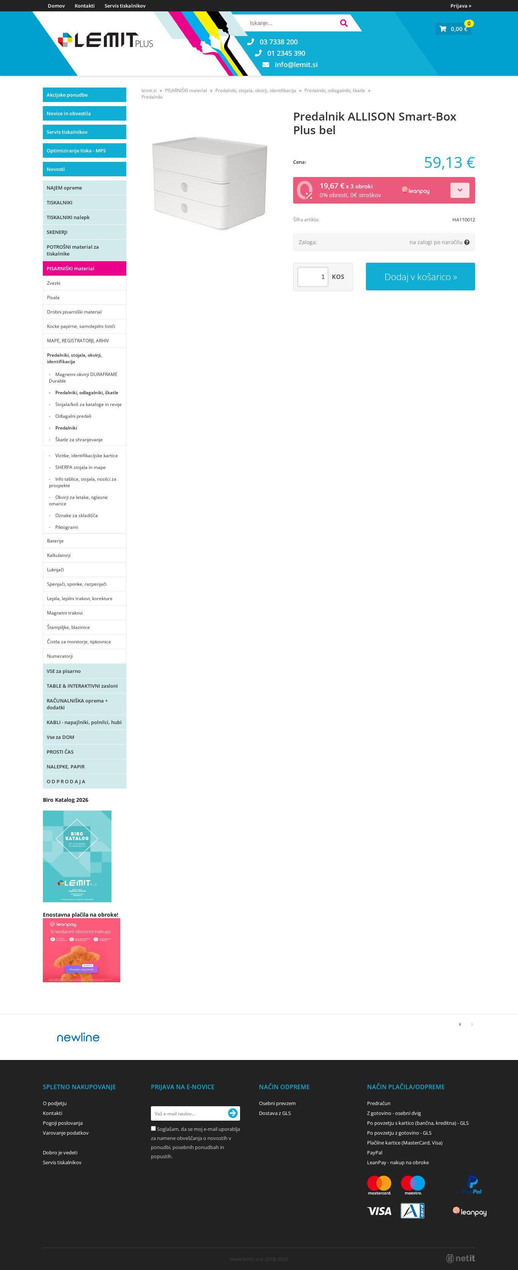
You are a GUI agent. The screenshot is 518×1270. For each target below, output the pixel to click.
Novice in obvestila (69, 113)
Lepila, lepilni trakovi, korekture (80, 598)
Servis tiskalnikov (125, 5)
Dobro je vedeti (60, 1152)
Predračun (379, 1103)
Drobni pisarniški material (74, 312)
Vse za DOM (60, 737)
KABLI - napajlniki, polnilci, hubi (84, 722)
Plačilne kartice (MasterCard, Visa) (405, 1142)
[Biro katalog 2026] (77, 900)
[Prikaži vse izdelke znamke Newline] (78, 1037)
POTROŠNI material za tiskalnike (73, 250)
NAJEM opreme (64, 187)
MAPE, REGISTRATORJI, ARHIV (78, 340)
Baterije (55, 541)
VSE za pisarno (64, 671)
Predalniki (66, 428)
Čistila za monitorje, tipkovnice (79, 641)
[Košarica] (453, 29)
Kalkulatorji (59, 555)
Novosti (56, 169)
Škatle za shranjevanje (79, 439)
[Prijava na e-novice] (233, 1113)
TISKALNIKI (59, 202)
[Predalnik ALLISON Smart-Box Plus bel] (209, 183)
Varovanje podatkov (66, 1132)
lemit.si (149, 90)
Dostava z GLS (275, 1113)
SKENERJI (57, 232)
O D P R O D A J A (66, 781)
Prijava (461, 5)
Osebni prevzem (277, 1103)
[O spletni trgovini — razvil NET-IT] (460, 1258)
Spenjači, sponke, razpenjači (77, 584)
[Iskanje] (343, 24)
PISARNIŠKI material (70, 268)
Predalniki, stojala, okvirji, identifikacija (74, 358)
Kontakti (85, 5)
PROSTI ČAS (60, 751)
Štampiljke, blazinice (68, 627)
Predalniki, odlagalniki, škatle (86, 392)
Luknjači (55, 569)
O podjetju (55, 1103)
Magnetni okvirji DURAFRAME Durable (83, 377)
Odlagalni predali (73, 416)
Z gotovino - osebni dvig (394, 1113)
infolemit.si (296, 64)
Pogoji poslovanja (63, 1122)
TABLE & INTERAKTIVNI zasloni (82, 685)
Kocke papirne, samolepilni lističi (81, 326)
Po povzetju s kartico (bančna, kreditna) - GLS (418, 1122)
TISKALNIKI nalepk (68, 217)
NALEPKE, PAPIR (66, 766)
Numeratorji (60, 656)
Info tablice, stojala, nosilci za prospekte (82, 482)
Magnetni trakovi (65, 613)
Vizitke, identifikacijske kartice (86, 455)
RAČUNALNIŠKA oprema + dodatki (77, 704)
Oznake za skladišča (76, 515)
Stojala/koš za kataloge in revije (88, 404)
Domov (56, 5)
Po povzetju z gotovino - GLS (399, 1132)
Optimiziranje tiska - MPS (76, 150)
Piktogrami (66, 527)
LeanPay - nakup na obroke (398, 1162)
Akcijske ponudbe (67, 94)
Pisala (53, 297)
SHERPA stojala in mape (80, 467)
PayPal (374, 1152)
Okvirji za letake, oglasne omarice (78, 500)
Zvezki (53, 283)
